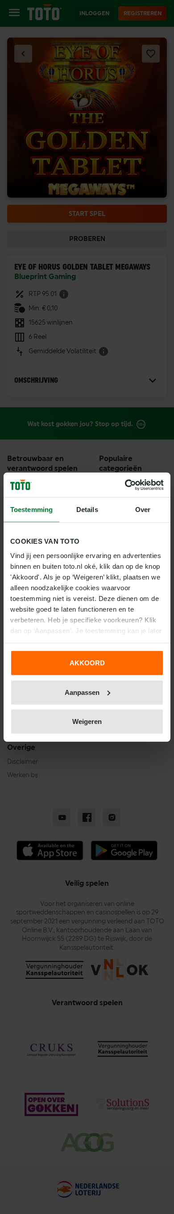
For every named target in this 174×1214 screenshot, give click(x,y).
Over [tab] (142, 509)
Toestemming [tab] (31, 509)
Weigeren (87, 721)
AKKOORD (87, 663)
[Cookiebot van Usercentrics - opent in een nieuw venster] (125, 485)
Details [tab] (87, 509)
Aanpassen (82, 692)
